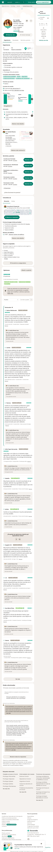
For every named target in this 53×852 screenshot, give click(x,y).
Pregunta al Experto (32, 819)
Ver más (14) (6, 788)
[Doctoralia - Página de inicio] (3, 2)
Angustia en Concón (25, 781)
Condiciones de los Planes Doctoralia (11, 839)
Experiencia (7, 40)
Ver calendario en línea (18, 90)
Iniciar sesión (31, 2)
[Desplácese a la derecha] (33, 40)
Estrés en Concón (24, 776)
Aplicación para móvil (32, 828)
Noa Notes (6, 836)
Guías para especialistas (8, 838)
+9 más (6, 258)
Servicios (29, 823)
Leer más (16, 848)
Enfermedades (31, 824)
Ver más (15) (23, 792)
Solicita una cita (43, 40)
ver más (5, 61)
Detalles (15, 160)
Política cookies (6, 821)
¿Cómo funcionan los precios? (12, 192)
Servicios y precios (25, 40)
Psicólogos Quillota (8, 784)
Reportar (6, 325)
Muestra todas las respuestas (18, 756)
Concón (24, 208)
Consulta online (43, 18)
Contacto (4, 826)
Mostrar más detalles (18, 124)
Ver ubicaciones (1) (15, 88)
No (19, 539)
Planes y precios (6, 833)
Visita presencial (44, 12)
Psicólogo (13, 6)
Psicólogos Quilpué (8, 781)
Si (16, 539)
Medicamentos (31, 821)
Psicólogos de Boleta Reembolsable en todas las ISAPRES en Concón (43, 783)
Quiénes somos (6, 823)
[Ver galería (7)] (26, 20)
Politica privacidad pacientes (9, 818)
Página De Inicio (5, 6)
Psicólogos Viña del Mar (9, 776)
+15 (31, 78)
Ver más (22, 679)
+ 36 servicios (6, 188)
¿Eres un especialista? (43, 2)
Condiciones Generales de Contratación (12, 816)
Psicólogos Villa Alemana (9, 786)
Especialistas (30, 816)
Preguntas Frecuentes (33, 826)
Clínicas (29, 818)
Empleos (9, 824)
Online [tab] (13, 201)
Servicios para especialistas (9, 834)
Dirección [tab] (6, 201)
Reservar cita (28, 160)
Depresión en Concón (25, 779)
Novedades (15, 40)
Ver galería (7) (8, 106)
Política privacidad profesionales (10, 819)
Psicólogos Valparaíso (8, 779)
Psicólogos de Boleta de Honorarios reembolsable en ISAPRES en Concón (43, 778)
